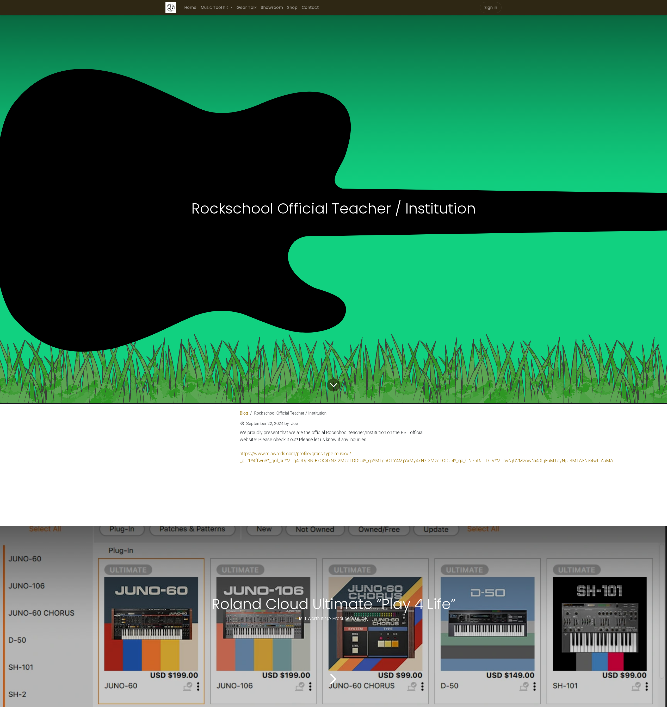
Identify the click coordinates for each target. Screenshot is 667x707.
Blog (244, 413)
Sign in (490, 7)
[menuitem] (190, 7)
